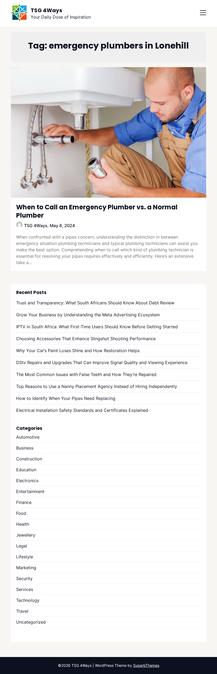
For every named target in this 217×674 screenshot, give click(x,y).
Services (24, 589)
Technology (27, 600)
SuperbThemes (146, 665)
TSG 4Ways (46, 10)
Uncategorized (31, 622)
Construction (29, 458)
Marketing (26, 567)
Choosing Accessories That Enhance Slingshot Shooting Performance (86, 338)
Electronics (27, 480)
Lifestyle (24, 556)
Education (26, 469)
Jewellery (25, 535)
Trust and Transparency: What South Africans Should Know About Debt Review (95, 302)
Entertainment (30, 491)
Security (24, 578)
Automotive (27, 437)
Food (21, 513)
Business (24, 448)
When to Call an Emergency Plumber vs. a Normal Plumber (97, 211)
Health (22, 524)
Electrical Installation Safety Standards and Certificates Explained (82, 410)
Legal (21, 545)
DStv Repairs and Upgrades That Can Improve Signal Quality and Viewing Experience (101, 362)
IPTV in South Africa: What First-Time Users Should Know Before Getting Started (97, 326)
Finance (23, 502)
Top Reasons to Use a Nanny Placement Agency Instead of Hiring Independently (96, 386)
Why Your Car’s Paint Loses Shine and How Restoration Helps (77, 350)
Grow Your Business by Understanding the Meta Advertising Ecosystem (88, 314)
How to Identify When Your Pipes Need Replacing (65, 398)
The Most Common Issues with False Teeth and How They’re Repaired (86, 374)
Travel (22, 611)
